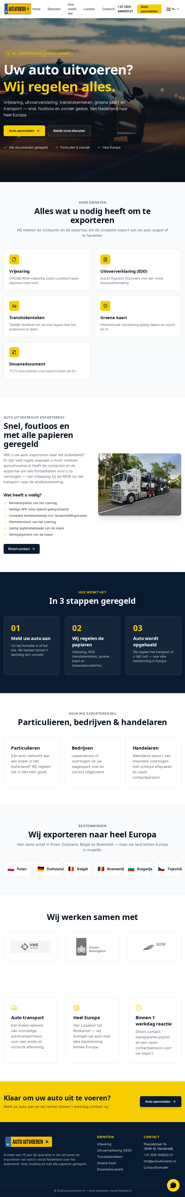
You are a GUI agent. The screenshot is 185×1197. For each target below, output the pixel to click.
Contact (108, 9)
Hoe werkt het (72, 8)
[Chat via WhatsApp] (173, 1185)
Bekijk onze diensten (69, 131)
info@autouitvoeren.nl (160, 1161)
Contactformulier (156, 1167)
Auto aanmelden (149, 9)
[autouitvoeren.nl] (18, 9)
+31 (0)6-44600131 (125, 9)
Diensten (54, 9)
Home (36, 9)
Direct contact (19, 549)
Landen (89, 9)
